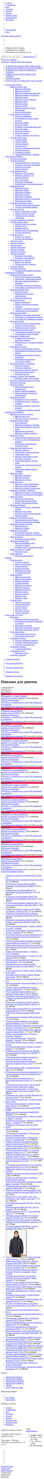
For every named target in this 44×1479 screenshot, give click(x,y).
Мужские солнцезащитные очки (28, 127)
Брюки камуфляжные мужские (27, 349)
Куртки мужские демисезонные (27, 323)
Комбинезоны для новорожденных (29, 184)
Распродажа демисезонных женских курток (26, 445)
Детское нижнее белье (19, 222)
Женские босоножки (23, 579)
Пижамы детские (22, 228)
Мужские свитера (22, 366)
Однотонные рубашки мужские (27, 410)
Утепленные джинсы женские (27, 452)
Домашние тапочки (18, 638)
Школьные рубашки (23, 192)
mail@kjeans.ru (32, 1431)
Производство (11, 18)
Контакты (9, 20)
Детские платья (16, 241)
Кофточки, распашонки (24, 173)
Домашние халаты (17, 651)
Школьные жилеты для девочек (27, 199)
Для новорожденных (18, 171)
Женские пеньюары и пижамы (27, 425)
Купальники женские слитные (27, 533)
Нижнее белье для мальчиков (26, 230)
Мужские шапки (21, 133)
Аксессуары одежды (32, 66)
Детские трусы (21, 226)
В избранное (18, 707)
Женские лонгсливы (23, 511)
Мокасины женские (23, 590)
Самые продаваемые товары (12, 871)
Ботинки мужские (22, 569)
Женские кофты (16, 473)
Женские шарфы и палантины (27, 95)
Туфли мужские (21, 566)
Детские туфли (21, 609)
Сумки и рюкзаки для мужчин (27, 135)
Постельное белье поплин (25, 634)
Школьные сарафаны (23, 197)
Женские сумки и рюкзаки (25, 99)
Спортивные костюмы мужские (27, 332)
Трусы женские (21, 423)
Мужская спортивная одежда (22, 330)
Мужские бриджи (22, 374)
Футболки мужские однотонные (28, 285)
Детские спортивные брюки (26, 207)
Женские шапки (21, 104)
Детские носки (16, 245)
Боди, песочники (22, 180)
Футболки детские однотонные (27, 165)
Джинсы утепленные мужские (27, 309)
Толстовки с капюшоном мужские (28, 317)
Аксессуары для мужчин (20, 114)
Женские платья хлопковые (26, 486)
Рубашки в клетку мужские (26, 400)
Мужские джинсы (17, 300)
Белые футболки (21, 169)
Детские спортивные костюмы (27, 205)
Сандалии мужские (23, 573)
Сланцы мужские (22, 562)
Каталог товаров (10, 60)
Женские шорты (16, 537)
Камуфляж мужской (18, 347)
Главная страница (13, 659)
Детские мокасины (22, 604)
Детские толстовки (18, 247)
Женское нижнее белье (19, 421)
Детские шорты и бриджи (20, 260)
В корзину (15, 700)
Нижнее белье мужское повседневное (24, 295)
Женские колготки (22, 416)
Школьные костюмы (23, 201)
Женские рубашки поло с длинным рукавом (25, 544)
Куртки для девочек (23, 237)
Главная (9, 3)
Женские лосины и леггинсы (26, 419)
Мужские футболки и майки (21, 275)
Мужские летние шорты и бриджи (24, 370)
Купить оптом (11, 16)
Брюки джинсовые (22, 302)
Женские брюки (16, 497)
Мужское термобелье (23, 298)
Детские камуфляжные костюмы (28, 271)
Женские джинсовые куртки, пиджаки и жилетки (26, 458)
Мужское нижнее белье (19, 290)
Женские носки (21, 552)
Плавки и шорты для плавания (22, 376)
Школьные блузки (22, 195)
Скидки (9, 13)
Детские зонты (21, 146)
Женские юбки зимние (24, 556)
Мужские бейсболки (23, 116)
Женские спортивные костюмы (27, 522)
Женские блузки (21, 526)
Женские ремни (21, 102)
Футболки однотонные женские (28, 514)
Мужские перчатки (22, 131)
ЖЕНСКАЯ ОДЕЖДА (15, 412)
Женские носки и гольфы (20, 550)
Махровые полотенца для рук (27, 630)
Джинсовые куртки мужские (26, 311)
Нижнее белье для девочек (25, 224)
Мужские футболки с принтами (27, 277)
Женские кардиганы (23, 480)
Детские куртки (16, 235)
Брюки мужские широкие (25, 391)
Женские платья (16, 482)
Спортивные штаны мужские (27, 334)
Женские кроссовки (23, 577)
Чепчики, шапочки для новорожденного (24, 177)
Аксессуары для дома (33, 81)
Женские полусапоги (23, 585)
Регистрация (11, 30)
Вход (8, 32)
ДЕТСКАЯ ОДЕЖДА (34, 68)
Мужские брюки (17, 385)
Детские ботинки (22, 613)
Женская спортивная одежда (21, 518)
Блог (7, 7)
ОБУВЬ (17, 79)
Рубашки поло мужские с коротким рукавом (25, 339)
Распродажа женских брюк (26, 501)
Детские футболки (17, 161)
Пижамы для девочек (14, 676)
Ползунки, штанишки (24, 182)
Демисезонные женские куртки (27, 438)
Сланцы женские (22, 583)
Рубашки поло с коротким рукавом (29, 547)
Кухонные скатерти (18, 655)
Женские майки (21, 516)
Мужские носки (21, 292)
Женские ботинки (22, 581)
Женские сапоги (21, 592)
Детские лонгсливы (23, 167)
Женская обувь (16, 575)
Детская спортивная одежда (21, 203)
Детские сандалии (22, 611)
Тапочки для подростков (25, 645)
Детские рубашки (17, 249)
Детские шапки (21, 142)
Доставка (9, 9)
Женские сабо (20, 596)
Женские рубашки (22, 528)
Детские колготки (17, 243)
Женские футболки (18, 505)
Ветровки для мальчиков (25, 258)
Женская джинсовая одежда (21, 448)
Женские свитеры (22, 478)
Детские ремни (21, 140)
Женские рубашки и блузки (21, 524)
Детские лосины (16, 266)
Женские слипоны (22, 588)
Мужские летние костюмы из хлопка (25, 380)
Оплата (8, 11)
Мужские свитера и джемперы (22, 364)
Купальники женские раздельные (28, 535)
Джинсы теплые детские (25, 214)
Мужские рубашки (17, 397)
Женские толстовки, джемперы (22, 490)
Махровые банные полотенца (27, 619)
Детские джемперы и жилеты (22, 220)
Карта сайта (10, 1400)
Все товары (10, 1398)
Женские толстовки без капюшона (29, 495)
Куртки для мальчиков (24, 239)
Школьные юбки (21, 188)
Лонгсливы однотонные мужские (28, 288)
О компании (10, 5)
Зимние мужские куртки (25, 326)
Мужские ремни (21, 129)
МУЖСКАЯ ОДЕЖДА (15, 273)
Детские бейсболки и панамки (27, 154)
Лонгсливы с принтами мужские (28, 279)
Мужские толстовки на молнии (27, 315)
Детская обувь (16, 600)
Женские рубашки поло (19, 541)
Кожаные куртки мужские (25, 328)
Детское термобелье (23, 233)
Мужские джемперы (23, 368)
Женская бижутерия (23, 112)
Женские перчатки (22, 91)
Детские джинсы (17, 209)
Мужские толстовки (18, 313)
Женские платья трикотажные (27, 484)
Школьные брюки (22, 190)
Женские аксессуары (18, 87)
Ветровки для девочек (24, 256)
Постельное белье (17, 632)
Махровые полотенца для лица (27, 628)
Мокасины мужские (23, 571)
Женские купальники (18, 531)
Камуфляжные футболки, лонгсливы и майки (25, 360)
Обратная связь (7, 1466)
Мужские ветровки (18, 383)
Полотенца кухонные (23, 626)
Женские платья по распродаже (27, 488)
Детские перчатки (22, 150)
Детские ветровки (17, 254)
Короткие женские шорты (25, 539)
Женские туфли (21, 598)
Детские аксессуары (18, 138)
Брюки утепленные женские (26, 503)
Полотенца (14, 617)
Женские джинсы (22, 450)
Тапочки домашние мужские (26, 642)
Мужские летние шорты (24, 372)
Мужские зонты (21, 125)
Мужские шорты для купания (27, 378)
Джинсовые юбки (22, 454)
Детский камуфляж (18, 269)
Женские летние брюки (24, 499)
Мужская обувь (16, 560)
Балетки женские (22, 594)
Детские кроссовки (22, 602)
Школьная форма (17, 186)
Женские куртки (16, 435)
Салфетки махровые (23, 649)
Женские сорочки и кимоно (26, 433)
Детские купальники (18, 159)
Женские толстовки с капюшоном (28, 492)
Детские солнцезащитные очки (27, 148)
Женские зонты (21, 106)
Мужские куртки (17, 321)
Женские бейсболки (23, 89)
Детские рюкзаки (22, 144)
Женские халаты (21, 653)
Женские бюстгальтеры (24, 431)
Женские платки (21, 97)
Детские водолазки (18, 252)
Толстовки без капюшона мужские (29, 319)
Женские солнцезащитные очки (27, 93)
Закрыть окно (28, 57)
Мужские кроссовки (23, 564)
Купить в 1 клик (22, 702)
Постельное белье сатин (24, 636)
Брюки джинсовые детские (26, 211)
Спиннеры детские (22, 152)
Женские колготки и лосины (21, 414)
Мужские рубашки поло (20, 336)
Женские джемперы (23, 476)
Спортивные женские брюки (26, 520)
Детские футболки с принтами (27, 163)
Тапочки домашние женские (26, 640)
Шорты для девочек (23, 262)
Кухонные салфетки (18, 647)
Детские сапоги (21, 607)
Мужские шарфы (22, 123)
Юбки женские (16, 554)
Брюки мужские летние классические (24, 388)
